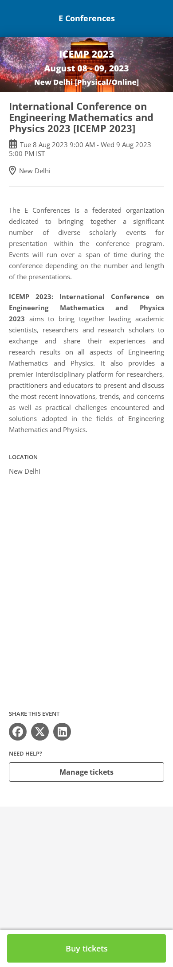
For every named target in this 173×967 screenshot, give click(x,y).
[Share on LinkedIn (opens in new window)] (62, 732)
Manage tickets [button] (86, 772)
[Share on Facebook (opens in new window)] (18, 732)
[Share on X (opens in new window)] (40, 732)
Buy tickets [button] (87, 948)
